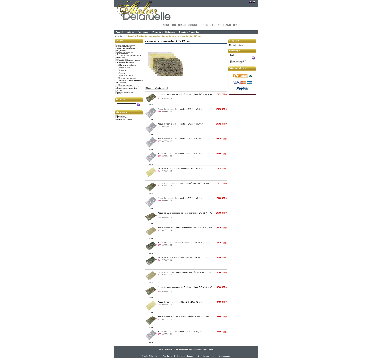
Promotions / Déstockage (163, 32)
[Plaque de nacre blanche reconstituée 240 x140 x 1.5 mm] (151, 118)
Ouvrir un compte (236, 63)
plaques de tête (122, 54)
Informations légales (185, 356)
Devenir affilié (122, 118)
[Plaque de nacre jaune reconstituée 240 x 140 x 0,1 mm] (151, 311)
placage (123, 73)
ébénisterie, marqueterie (148, 36)
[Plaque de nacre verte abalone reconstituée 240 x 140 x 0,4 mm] (151, 251)
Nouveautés (143, 32)
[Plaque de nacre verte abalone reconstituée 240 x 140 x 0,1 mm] (151, 266)
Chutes (119, 94)
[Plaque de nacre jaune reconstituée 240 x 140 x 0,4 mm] (151, 177)
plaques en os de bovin (128, 78)
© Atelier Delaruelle (150, 356)
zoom (151, 104)
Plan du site (167, 356)
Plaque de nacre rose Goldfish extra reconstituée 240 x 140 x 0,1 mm (185, 272)
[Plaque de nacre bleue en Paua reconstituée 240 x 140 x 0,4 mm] (151, 192)
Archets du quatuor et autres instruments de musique (126, 46)
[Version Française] (250, 2)
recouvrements (122, 59)
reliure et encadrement (125, 92)
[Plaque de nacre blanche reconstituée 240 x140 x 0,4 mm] (151, 207)
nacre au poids (125, 68)
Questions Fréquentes (189, 32)
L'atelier (130, 32)
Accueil (119, 32)
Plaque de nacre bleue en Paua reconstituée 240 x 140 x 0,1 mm (183, 317)
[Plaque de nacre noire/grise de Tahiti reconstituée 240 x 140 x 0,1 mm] (151, 296)
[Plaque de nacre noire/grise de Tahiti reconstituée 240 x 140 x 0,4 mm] (151, 103)
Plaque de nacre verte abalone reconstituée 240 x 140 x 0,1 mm (183, 257)
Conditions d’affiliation (124, 119)
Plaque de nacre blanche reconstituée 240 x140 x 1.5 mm (180, 109)
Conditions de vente (206, 356)
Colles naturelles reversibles (127, 88)
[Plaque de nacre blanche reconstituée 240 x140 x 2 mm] (151, 162)
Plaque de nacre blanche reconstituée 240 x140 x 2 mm (180, 154)
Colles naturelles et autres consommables (126, 49)
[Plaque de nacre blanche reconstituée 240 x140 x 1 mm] (151, 147)
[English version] (254, 2)
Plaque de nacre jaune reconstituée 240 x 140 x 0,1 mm (180, 302)
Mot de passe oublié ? (238, 61)
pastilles (123, 70)
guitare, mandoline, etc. (125, 52)
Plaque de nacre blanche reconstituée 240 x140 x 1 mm (180, 139)
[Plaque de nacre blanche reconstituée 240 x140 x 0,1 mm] (151, 340)
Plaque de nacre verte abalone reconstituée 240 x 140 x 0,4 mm (183, 243)
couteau (120, 90)
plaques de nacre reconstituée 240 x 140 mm (181, 36)
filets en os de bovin (127, 75)
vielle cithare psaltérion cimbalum (128, 61)
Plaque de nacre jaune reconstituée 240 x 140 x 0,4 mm (180, 168)
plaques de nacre (126, 85)
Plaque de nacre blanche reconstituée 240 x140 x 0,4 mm (180, 198)
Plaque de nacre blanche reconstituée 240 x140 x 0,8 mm (180, 124)
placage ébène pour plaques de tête (129, 87)
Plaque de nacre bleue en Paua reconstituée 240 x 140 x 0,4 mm (183, 183)
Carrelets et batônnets (128, 65)
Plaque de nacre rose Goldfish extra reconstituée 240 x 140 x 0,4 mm (185, 228)
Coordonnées (224, 356)
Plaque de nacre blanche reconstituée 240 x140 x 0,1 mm (180, 332)
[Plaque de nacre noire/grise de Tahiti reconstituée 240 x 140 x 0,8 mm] (151, 222)
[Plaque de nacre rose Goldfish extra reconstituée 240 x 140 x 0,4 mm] (151, 237)
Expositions (121, 116)
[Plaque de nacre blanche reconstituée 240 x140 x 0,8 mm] (151, 133)
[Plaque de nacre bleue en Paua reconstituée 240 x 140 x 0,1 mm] (151, 326)
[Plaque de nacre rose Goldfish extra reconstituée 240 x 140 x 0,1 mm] (151, 281)
